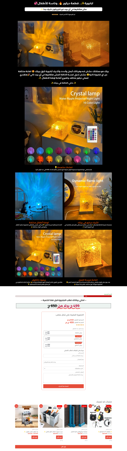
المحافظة (81, 365)
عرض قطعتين (78, 338)
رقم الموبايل (80, 359)
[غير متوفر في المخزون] (100, 416)
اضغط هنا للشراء (64, 386)
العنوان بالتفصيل (79, 372)
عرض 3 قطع (78, 345)
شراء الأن (108, 437)
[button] (20, 44)
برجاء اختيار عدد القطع (78, 328)
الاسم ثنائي (81, 353)
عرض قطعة (78, 332)
